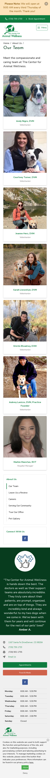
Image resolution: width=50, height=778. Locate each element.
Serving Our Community (20, 505)
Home (6, 43)
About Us (17, 43)
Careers (12, 499)
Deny (25, 773)
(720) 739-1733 (15, 647)
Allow (25, 767)
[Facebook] (25, 538)
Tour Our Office (16, 512)
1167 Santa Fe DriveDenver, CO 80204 (25, 642)
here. (31, 762)
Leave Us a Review (18, 492)
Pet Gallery (14, 518)
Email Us (12, 657)
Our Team (13, 486)
